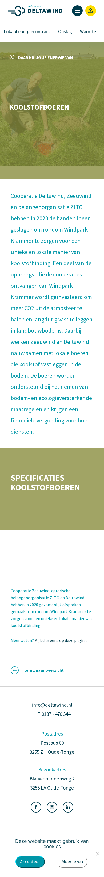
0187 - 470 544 (56, 714)
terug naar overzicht (44, 670)
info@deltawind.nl (52, 705)
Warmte (88, 31)
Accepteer (30, 862)
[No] (97, 853)
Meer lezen (72, 862)
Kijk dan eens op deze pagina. (61, 640)
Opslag (65, 31)
